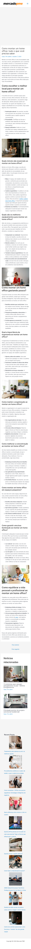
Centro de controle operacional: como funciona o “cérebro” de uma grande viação (14, 929)
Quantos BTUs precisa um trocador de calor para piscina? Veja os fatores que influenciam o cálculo (15, 834)
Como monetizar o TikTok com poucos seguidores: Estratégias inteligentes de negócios (14, 793)
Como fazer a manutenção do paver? (14, 870)
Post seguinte (15, 649)
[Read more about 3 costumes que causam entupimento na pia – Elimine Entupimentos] (15, 674)
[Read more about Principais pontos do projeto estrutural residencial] (15, 701)
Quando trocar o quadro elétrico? (13, 853)
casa (16, 617)
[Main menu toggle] (27, 3)
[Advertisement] (15, 24)
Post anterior (15, 645)
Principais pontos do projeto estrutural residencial (14, 711)
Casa (3, 56)
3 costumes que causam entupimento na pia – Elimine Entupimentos (14, 685)
